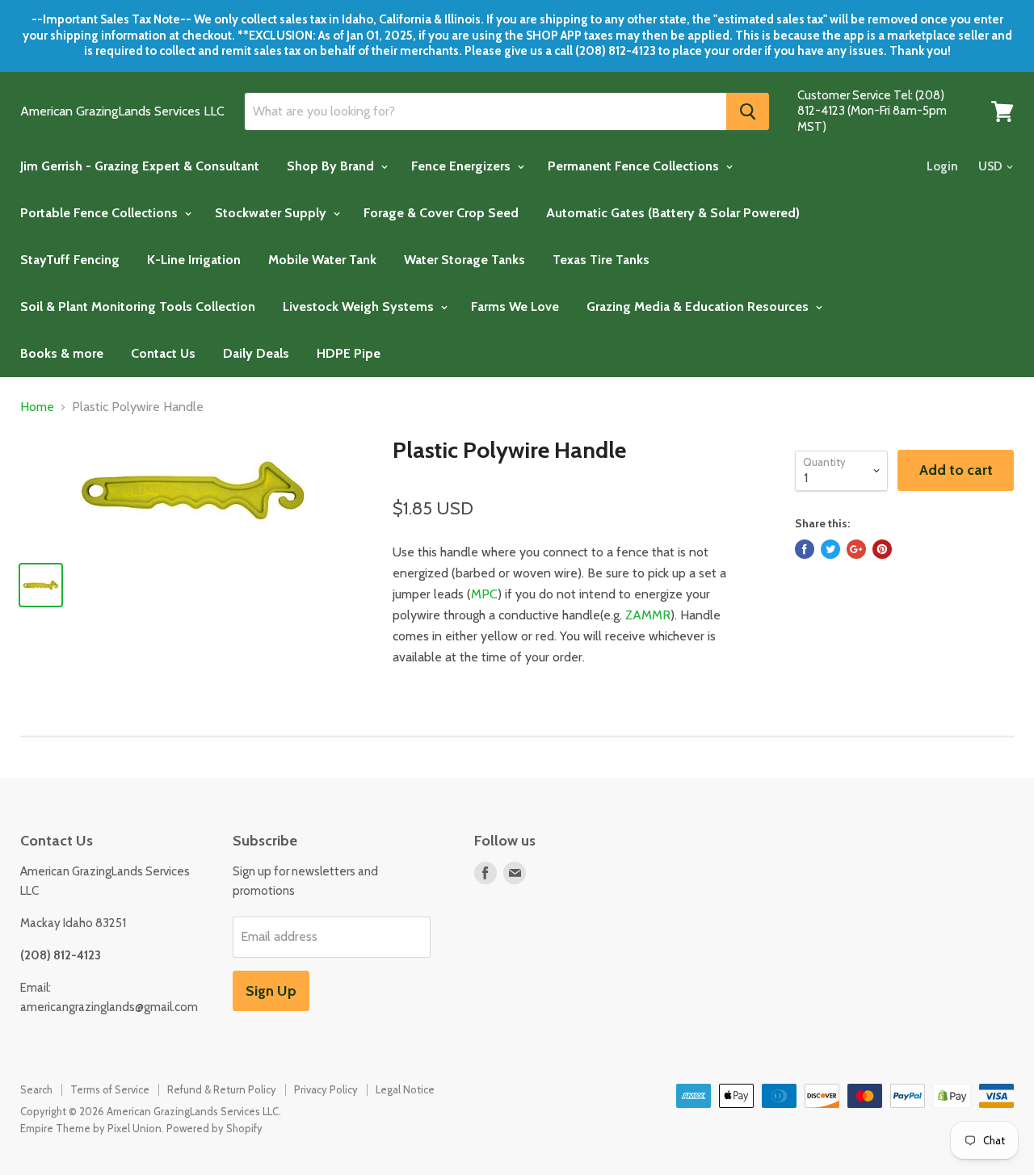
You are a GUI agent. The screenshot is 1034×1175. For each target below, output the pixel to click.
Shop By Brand (332, 166)
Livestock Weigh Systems (360, 306)
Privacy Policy (326, 1089)
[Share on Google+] (856, 549)
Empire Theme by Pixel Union (91, 1128)
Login (942, 166)
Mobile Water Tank (322, 259)
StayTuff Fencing (70, 259)
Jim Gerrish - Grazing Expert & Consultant (139, 166)
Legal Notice (405, 1089)
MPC (484, 594)
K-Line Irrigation (194, 259)
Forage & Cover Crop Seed (441, 212)
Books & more (61, 353)
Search (36, 1089)
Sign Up (271, 991)
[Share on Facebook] (804, 549)
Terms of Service (109, 1089)
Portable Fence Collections (100, 212)
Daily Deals (256, 353)
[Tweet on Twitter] (830, 549)
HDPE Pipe (348, 353)
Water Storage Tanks (464, 259)
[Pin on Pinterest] (882, 549)
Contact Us (163, 353)
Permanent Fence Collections (635, 166)
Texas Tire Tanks (601, 259)
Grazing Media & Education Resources (699, 306)
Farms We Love (515, 306)
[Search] (747, 111)
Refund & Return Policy (221, 1089)
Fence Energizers (462, 166)
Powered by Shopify (214, 1128)
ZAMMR (647, 615)
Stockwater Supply (272, 212)
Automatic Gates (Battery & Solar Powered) (673, 212)
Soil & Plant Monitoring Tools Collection (137, 306)
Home (37, 407)
